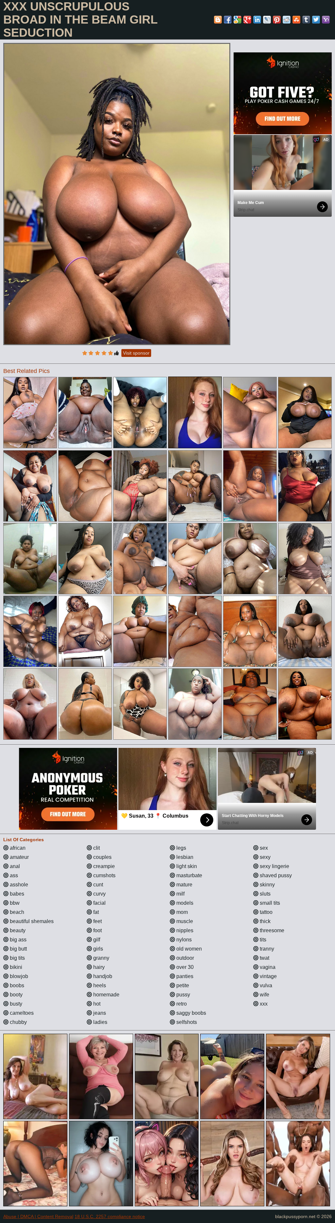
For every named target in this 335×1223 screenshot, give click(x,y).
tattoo (265, 912)
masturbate (188, 875)
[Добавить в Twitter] (316, 20)
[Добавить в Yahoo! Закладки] (326, 20)
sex (263, 848)
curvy (99, 894)
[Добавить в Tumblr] (306, 20)
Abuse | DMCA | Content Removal (38, 1216)
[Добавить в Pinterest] (277, 20)
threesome (271, 930)
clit (96, 848)
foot (97, 930)
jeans (99, 1013)
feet (97, 921)
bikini (15, 967)
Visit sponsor (136, 353)
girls (97, 949)
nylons (183, 939)
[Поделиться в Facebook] (228, 20)
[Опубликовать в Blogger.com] (218, 20)
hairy (98, 967)
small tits (269, 903)
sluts (264, 894)
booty (16, 994)
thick (264, 921)
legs (180, 848)
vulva (265, 985)
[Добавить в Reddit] (287, 20)
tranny (266, 949)
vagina (266, 967)
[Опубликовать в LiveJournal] (267, 20)
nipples (184, 930)
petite (182, 985)
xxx (263, 1004)
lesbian (184, 857)
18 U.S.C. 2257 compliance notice (110, 1216)
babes (16, 894)
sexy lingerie (273, 866)
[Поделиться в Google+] (247, 20)
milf (180, 894)
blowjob (18, 976)
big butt (18, 949)
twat (263, 958)
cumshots (103, 875)
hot (96, 1004)
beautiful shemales (31, 921)
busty (15, 1004)
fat (95, 912)
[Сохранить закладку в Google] (237, 20)
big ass (17, 939)
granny (100, 958)
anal (14, 866)
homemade (105, 994)
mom (181, 912)
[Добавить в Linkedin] (257, 20)
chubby (18, 1022)
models (184, 903)
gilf (96, 939)
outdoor (184, 958)
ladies (99, 1022)
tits (262, 939)
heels (99, 985)
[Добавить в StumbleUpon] (296, 20)
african (17, 848)
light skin (186, 866)
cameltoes (21, 1013)
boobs (16, 985)
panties (184, 976)
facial (99, 903)
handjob (102, 976)
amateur (19, 857)
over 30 (184, 967)
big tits (17, 958)
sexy (264, 857)
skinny (266, 884)
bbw (14, 903)
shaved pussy (275, 875)
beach (16, 912)
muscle (184, 921)
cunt (97, 884)
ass (13, 875)
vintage (267, 976)
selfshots (186, 1022)
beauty (17, 930)
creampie (103, 866)
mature (183, 884)
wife (263, 994)
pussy (182, 994)
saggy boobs (190, 1013)
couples (102, 857)
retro (181, 1004)
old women (188, 949)
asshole (18, 884)
